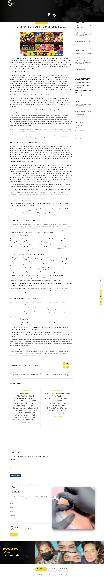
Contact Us (78, 133)
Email (32, 469)
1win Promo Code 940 (41, 23)
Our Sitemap (78, 138)
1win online (37, 365)
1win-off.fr (19, 272)
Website (55, 469)
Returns (77, 127)
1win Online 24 (25, 390)
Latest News (78, 135)
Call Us (53, 568)
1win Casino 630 (57, 390)
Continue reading (25, 425)
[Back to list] (41, 374)
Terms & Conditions (80, 130)
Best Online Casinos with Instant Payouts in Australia (83, 26)
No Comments (85, 29)
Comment (13, 459)
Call (100, 285)
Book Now (41, 568)
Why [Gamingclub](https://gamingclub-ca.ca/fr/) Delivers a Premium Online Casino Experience (84, 34)
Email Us (64, 568)
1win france (27, 365)
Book (100, 278)
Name (11, 469)
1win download (16, 365)
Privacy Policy (78, 125)
